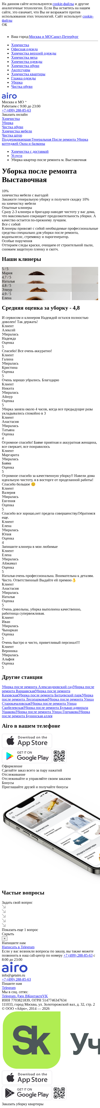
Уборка (17, 82)
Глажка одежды (23, 78)
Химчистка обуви (25, 66)
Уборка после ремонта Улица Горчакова (47, 712)
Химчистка (20, 45)
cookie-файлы (63, 4)
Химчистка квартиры (28, 74)
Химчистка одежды (26, 62)
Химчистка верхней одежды (33, 53)
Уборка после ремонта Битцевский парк (50, 695)
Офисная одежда (24, 49)
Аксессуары (20, 70)
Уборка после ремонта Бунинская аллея (46, 714)
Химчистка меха (24, 57)
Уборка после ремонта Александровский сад (37, 687)
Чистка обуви (22, 87)
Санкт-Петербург (65, 37)
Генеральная (42, 139)
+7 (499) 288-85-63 (16, 110)
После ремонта (64, 139)
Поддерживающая (17, 139)
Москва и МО (40, 37)
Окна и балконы (32, 144)
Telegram (9, 988)
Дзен (21, 996)
